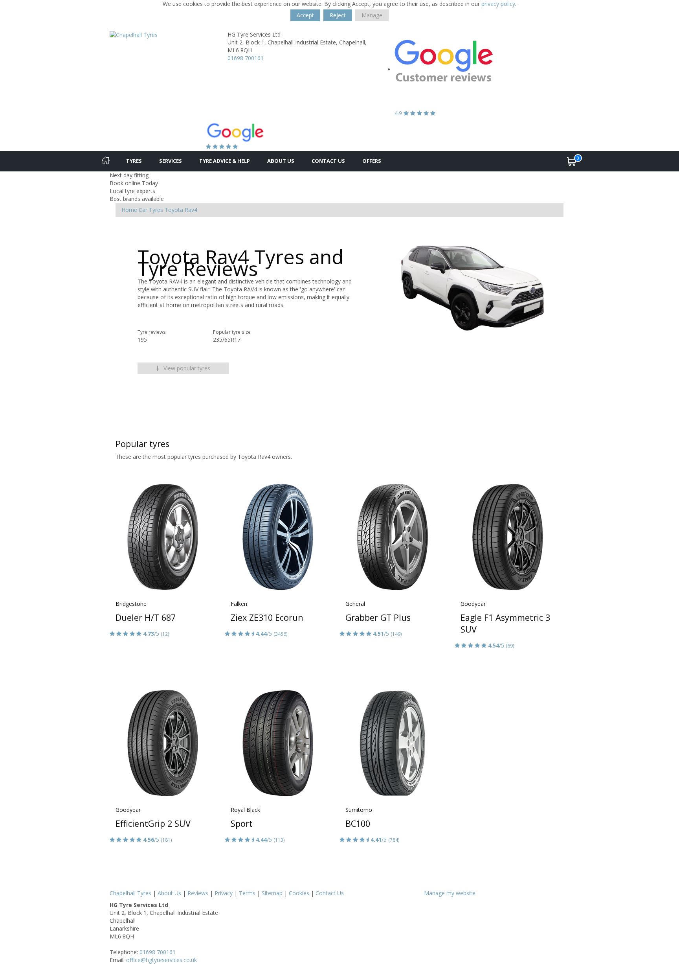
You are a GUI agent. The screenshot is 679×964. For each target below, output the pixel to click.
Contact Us (328, 160)
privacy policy (498, 3)
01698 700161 (246, 58)
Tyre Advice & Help (224, 160)
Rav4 (191, 209)
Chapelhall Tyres (130, 893)
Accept (305, 15)
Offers (371, 160)
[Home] (105, 161)
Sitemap (272, 893)
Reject (338, 15)
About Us (280, 160)
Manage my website (449, 893)
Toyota (174, 209)
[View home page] (134, 34)
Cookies (299, 893)
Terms (247, 893)
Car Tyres (151, 209)
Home (129, 209)
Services (170, 160)
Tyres (134, 160)
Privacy (224, 893)
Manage (372, 15)
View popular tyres (186, 368)
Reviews (197, 893)
